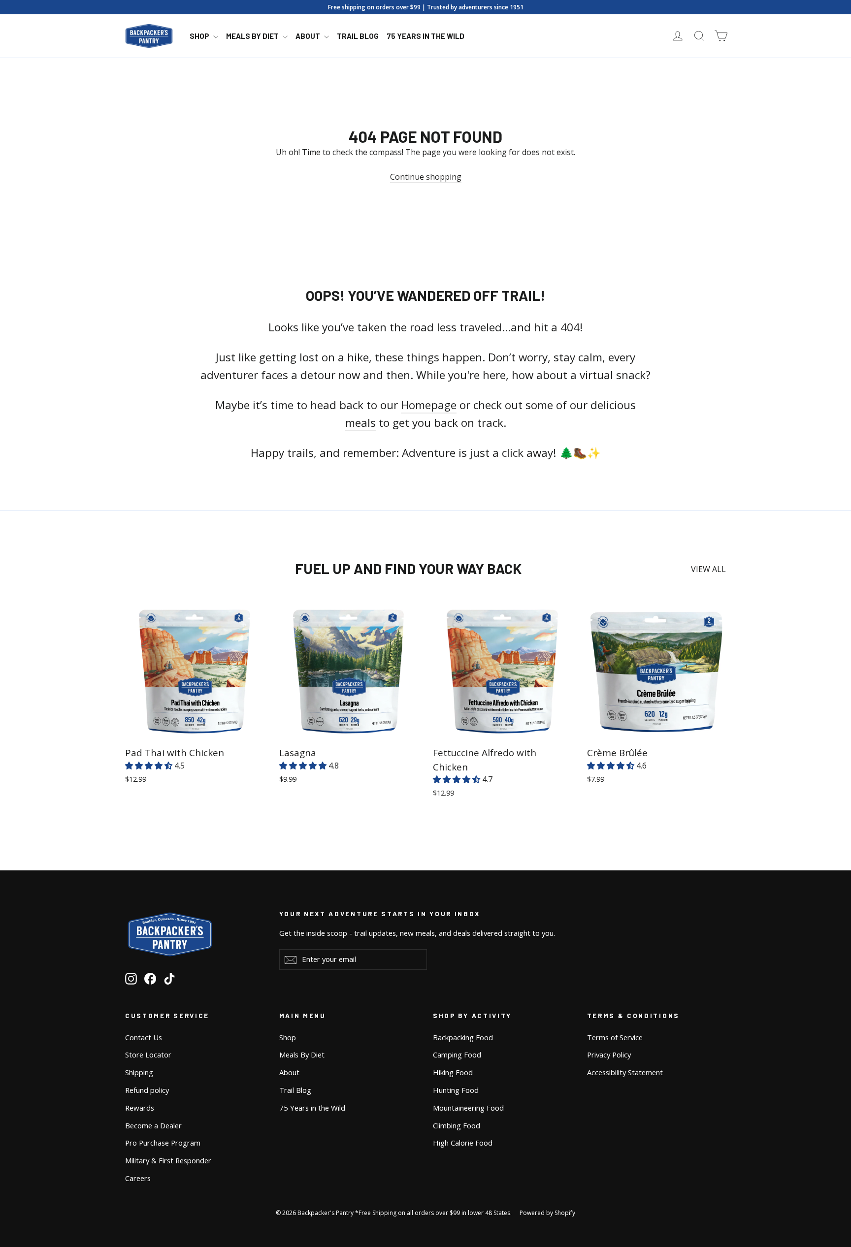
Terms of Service (615, 1037)
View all (708, 569)
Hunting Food (456, 1090)
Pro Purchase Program (162, 1143)
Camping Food (457, 1054)
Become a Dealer (153, 1125)
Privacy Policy (609, 1054)
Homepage (429, 405)
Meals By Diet (253, 36)
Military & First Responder (168, 1160)
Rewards (139, 1108)
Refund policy (147, 1090)
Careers (138, 1178)
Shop (200, 36)
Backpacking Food (463, 1037)
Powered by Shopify (547, 1213)
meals (360, 422)
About (308, 36)
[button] (149, 765)
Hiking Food (453, 1072)
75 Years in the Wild (425, 36)
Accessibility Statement (625, 1072)
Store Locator (148, 1054)
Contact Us (143, 1037)
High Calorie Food (462, 1143)
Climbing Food (456, 1125)
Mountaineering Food (468, 1108)
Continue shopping (425, 176)
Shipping (139, 1072)
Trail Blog (358, 36)
